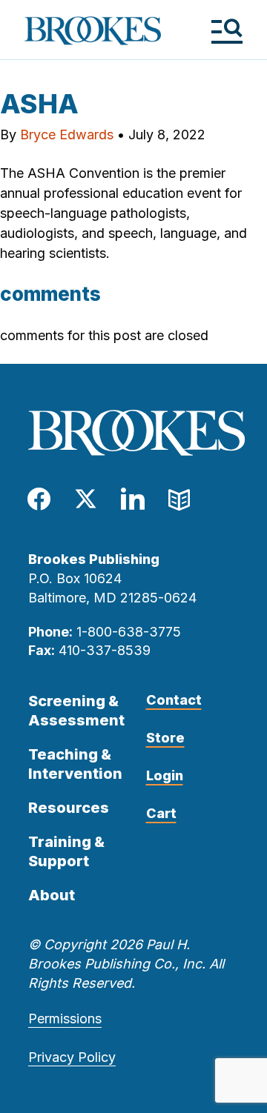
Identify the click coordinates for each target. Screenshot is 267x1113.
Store (165, 737)
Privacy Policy (72, 1057)
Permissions (65, 1018)
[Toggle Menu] (226, 30)
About (51, 895)
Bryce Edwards (66, 134)
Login (164, 775)
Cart (161, 813)
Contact (174, 700)
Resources (68, 808)
